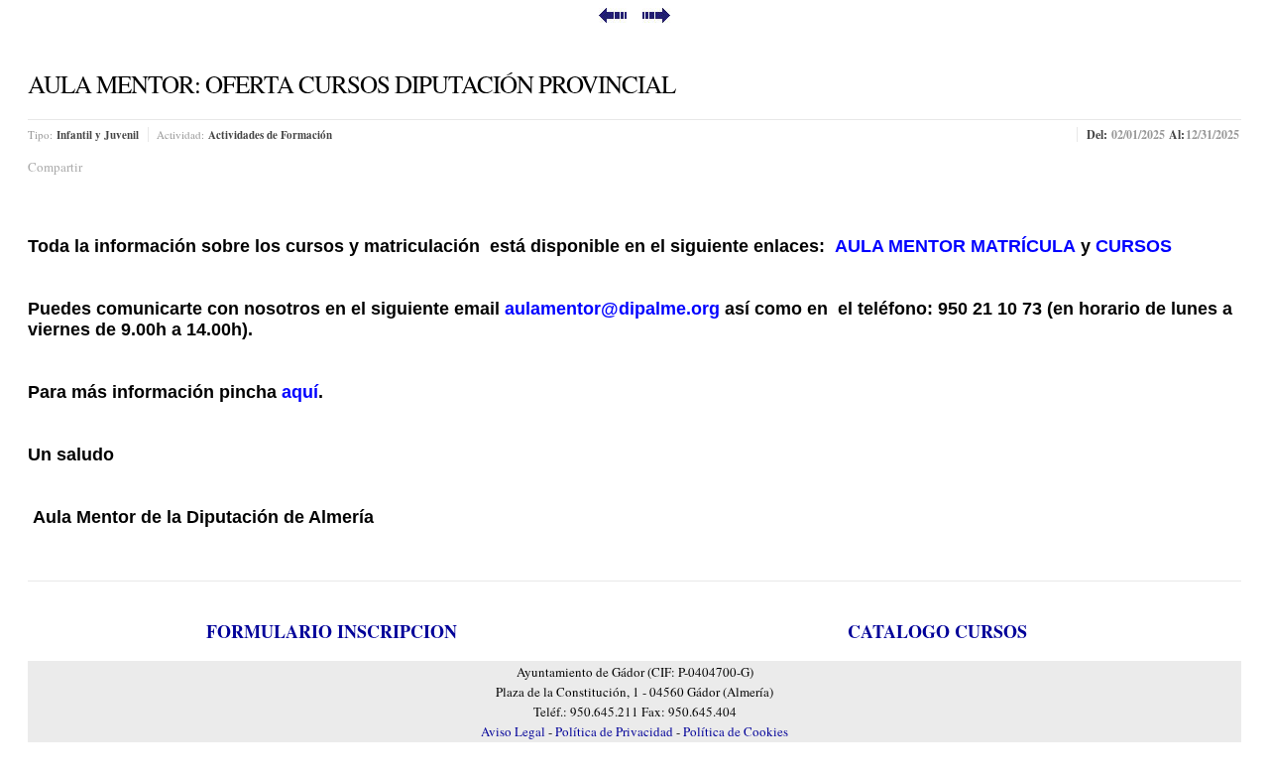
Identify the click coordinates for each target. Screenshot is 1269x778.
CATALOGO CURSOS (937, 631)
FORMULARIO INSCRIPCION (331, 631)
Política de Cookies (735, 731)
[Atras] (613, 17)
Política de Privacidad (615, 731)
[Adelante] (656, 17)
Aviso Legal (514, 731)
